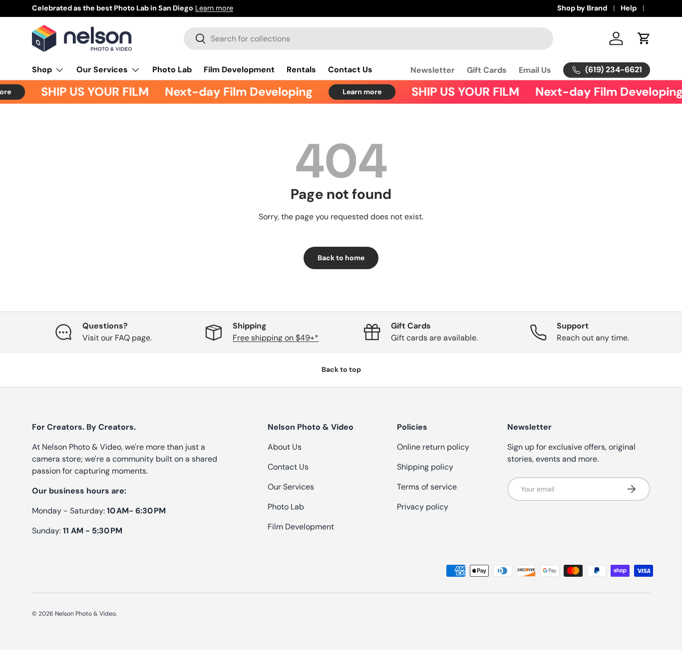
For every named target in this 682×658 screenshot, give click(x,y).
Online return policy (433, 447)
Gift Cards (487, 70)
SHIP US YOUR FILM (91, 91)
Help (629, 7)
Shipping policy (425, 467)
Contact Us (350, 69)
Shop (42, 69)
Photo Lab (172, 69)
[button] (644, 38)
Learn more (214, 7)
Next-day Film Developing (235, 91)
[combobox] (368, 38)
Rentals (301, 69)
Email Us (535, 70)
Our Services (102, 69)
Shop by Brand (582, 7)
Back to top (341, 369)
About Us (285, 447)
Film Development (239, 69)
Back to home (341, 257)
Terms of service (427, 487)
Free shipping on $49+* (276, 337)
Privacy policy (422, 506)
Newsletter (432, 70)
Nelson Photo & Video (85, 614)
